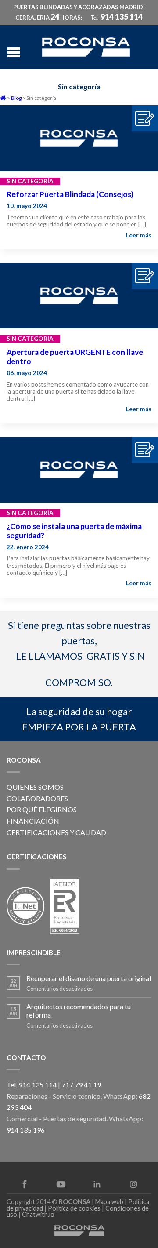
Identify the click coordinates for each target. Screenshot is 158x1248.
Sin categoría (30, 181)
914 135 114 (122, 17)
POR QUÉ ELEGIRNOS (42, 809)
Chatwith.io (38, 1214)
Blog (16, 98)
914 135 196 (26, 1130)
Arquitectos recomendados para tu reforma (78, 1010)
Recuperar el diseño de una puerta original (88, 978)
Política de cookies (74, 1208)
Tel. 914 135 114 (32, 1084)
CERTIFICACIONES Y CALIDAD (56, 832)
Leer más (138, 235)
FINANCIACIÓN (33, 821)
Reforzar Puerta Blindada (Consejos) (70, 194)
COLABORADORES (37, 798)
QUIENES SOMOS (35, 787)
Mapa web (109, 1201)
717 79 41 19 (81, 1084)
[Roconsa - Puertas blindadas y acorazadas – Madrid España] (86, 46)
